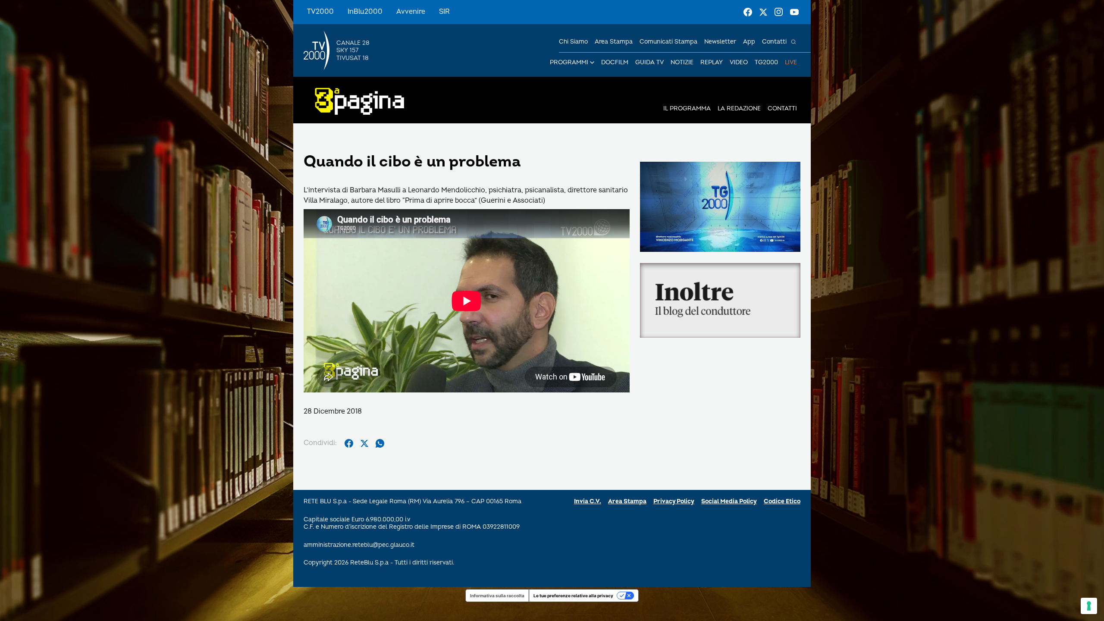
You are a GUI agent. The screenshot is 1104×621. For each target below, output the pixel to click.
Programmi (569, 62)
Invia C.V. (587, 501)
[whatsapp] (380, 443)
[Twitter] (763, 12)
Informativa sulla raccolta (497, 595)
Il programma (687, 108)
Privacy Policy (673, 501)
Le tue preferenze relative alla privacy (573, 595)
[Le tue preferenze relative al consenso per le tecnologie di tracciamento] (1089, 606)
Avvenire (410, 11)
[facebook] (349, 443)
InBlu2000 (365, 11)
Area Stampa (627, 501)
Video (739, 62)
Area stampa (614, 41)
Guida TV (649, 62)
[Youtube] (794, 12)
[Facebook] (748, 12)
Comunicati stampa (668, 41)
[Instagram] (779, 12)
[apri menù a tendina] (592, 62)
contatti (782, 108)
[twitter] (364, 443)
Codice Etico (782, 501)
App (749, 41)
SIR (444, 11)
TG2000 (766, 62)
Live (791, 62)
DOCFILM (614, 62)
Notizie (682, 62)
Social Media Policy (729, 501)
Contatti (774, 41)
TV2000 (320, 11)
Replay (711, 62)
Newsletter (720, 41)
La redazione (739, 108)
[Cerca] (793, 41)
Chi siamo (573, 41)
